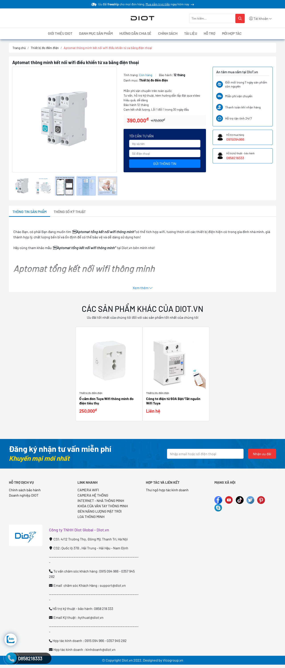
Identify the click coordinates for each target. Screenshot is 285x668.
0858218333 (235, 158)
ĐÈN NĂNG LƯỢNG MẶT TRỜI (99, 511)
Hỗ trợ (209, 33)
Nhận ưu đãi (262, 454)
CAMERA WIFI (88, 490)
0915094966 (235, 139)
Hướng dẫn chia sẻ (135, 33)
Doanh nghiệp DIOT (24, 495)
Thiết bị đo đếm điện (45, 48)
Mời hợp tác (232, 33)
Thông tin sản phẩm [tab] (29, 211)
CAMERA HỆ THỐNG (92, 495)
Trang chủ (19, 48)
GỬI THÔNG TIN (164, 163)
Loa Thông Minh (90, 516)
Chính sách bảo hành (25, 490)
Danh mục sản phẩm (96, 33)
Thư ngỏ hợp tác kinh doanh (167, 490)
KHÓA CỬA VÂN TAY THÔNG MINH (102, 506)
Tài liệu (190, 33)
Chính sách (167, 33)
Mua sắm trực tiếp (158, 4)
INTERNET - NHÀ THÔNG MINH (100, 500)
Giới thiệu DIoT (60, 33)
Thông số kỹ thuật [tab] (70, 211)
